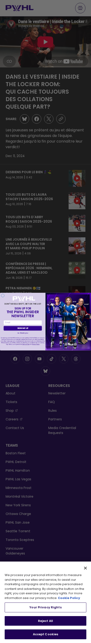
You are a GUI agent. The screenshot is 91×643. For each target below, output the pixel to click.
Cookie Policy (69, 598)
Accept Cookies (45, 634)
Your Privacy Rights (45, 607)
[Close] (85, 568)
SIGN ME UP (22, 328)
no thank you (23, 333)
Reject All (45, 621)
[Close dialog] (2, 295)
